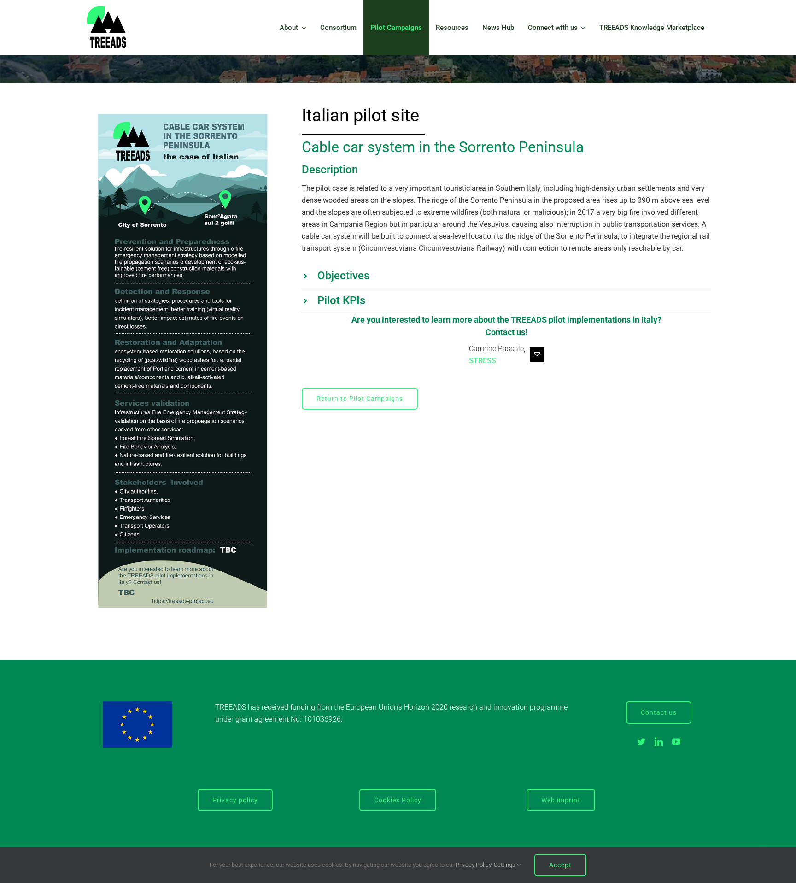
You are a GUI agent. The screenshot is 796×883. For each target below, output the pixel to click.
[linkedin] (659, 741)
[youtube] (676, 741)
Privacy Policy (473, 864)
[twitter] (641, 741)
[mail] (537, 354)
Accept (560, 865)
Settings (505, 864)
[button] (506, 276)
